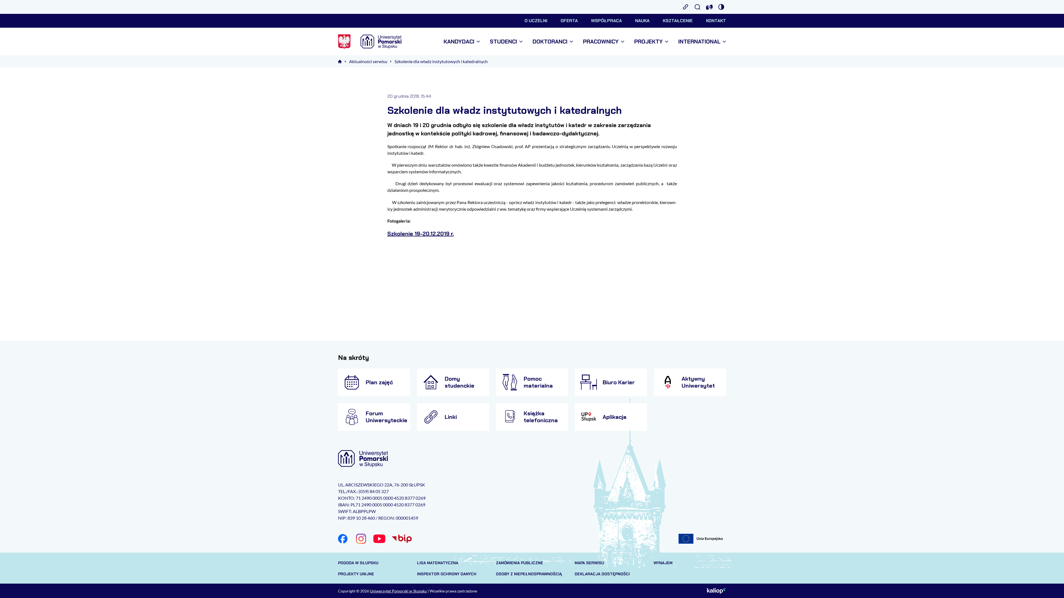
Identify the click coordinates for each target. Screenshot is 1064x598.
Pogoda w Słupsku (358, 562)
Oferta (569, 21)
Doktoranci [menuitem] (550, 41)
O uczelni (536, 21)
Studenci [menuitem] (503, 41)
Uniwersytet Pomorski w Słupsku (398, 591)
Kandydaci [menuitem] (459, 41)
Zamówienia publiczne (519, 562)
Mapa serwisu (589, 562)
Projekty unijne (356, 573)
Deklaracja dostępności (602, 573)
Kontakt (716, 21)
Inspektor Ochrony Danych (446, 573)
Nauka (642, 21)
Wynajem (663, 562)
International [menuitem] (699, 41)
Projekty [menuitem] (648, 41)
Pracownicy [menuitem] (601, 41)
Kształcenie (678, 21)
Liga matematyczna (437, 562)
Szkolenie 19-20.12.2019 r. (420, 233)
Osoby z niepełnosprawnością (529, 573)
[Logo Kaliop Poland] (716, 590)
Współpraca (606, 21)
